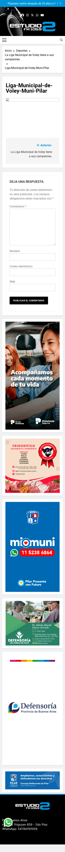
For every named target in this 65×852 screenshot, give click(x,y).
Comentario (18, 206)
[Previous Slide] (55, 3)
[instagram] (27, 15)
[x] (32, 15)
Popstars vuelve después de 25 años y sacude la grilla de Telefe (31, 3)
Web (12, 281)
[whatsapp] (37, 15)
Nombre (15, 251)
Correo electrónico (21, 266)
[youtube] (42, 15)
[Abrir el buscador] (61, 39)
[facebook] (22, 15)
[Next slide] (60, 3)
